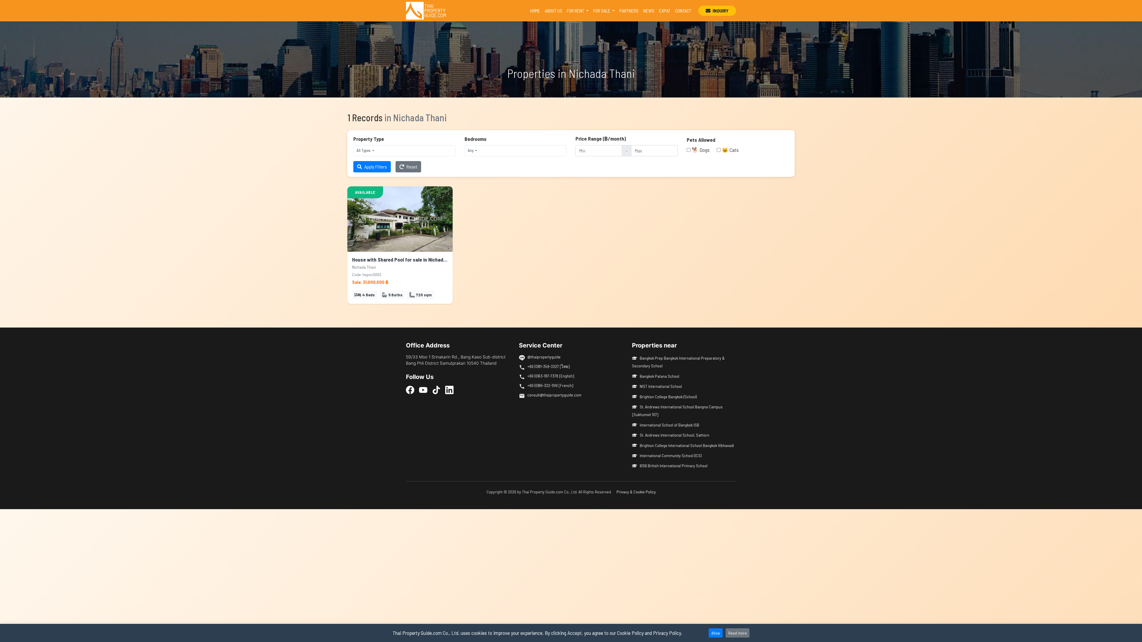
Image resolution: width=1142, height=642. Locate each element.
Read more (737, 632)
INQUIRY (720, 10)
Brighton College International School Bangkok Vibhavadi (687, 445)
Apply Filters (375, 166)
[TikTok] (436, 389)
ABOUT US (553, 10)
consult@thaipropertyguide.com (554, 394)
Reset (412, 166)
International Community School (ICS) (671, 455)
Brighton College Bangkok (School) (668, 396)
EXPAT (664, 10)
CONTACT (683, 10)
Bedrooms (476, 139)
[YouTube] (423, 389)
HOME (536, 10)
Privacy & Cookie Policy (636, 491)
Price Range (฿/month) (600, 138)
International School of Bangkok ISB (669, 424)
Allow (715, 632)
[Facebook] (410, 389)
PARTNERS (629, 10)
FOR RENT (576, 10)
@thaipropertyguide (544, 356)
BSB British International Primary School (674, 465)
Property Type (368, 139)
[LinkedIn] (449, 389)
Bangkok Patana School (659, 376)
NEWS (648, 10)
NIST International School (661, 386)
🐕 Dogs (701, 150)
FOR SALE (602, 10)
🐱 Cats (730, 150)
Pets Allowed (701, 139)
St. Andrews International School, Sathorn (674, 435)
